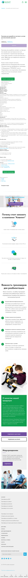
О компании (4, 533)
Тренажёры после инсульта (7, 508)
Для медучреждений (6, 531)
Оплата (3, 528)
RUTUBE (2, 178)
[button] (22, 2)
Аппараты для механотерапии (7, 516)
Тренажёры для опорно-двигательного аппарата (11, 522)
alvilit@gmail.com (7, 167)
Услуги (3, 542)
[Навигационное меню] (26, 2)
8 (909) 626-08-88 (11, 163)
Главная (3, 8)
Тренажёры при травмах (6, 501)
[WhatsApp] (2, 558)
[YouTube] (6, 558)
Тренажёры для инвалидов (7, 506)
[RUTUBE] (11, 558)
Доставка (3, 526)
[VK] (4, 558)
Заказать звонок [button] (4, 164)
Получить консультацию (7, 546)
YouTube (2, 179)
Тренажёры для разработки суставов (9, 518)
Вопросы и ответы (5, 539)
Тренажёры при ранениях (6, 503)
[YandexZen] (8, 558)
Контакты (3, 544)
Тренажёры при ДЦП (5, 499)
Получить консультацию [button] (8, 79)
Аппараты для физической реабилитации (10, 520)
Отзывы (3, 537)
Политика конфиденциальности (8, 570)
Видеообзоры (4, 535)
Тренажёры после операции (7, 513)
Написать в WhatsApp (5, 166)
